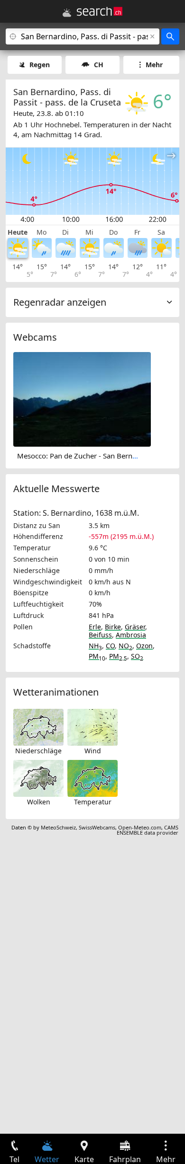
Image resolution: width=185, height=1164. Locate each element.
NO (125, 645)
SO (137, 656)
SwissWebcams (97, 827)
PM (97, 656)
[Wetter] (67, 13)
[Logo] (99, 11)
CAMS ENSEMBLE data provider (147, 830)
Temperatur (92, 801)
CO (110, 645)
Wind (92, 750)
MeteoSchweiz (58, 827)
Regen (39, 64)
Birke (113, 626)
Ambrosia (131, 634)
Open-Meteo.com (139, 827)
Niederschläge (38, 750)
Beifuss (100, 634)
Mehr (154, 64)
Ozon (144, 645)
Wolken (38, 801)
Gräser (135, 626)
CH (98, 64)
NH (95, 645)
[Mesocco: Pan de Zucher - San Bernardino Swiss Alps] (82, 398)
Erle (95, 626)
